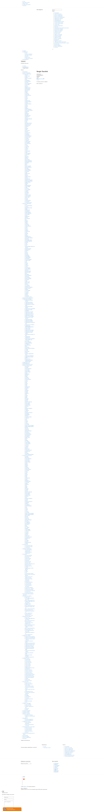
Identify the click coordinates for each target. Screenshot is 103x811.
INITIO (26, 357)
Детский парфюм (57, 45)
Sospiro (26, 352)
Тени (26, 572)
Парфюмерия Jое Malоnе (29, 324)
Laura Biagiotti (27, 151)
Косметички (27, 557)
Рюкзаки (26, 709)
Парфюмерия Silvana (29, 321)
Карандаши (27, 560)
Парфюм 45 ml (27, 603)
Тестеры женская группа (58, 23)
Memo (26, 163)
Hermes (26, 131)
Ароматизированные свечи (59, 21)
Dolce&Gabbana (28, 236)
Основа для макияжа (29, 587)
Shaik (26, 382)
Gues (26, 204)
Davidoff (26, 106)
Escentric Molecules (28, 118)
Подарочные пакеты (58, 40)
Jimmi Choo (27, 139)
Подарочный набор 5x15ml (30, 643)
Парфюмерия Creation (29, 356)
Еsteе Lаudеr (27, 402)
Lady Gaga (27, 146)
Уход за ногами (28, 665)
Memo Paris (27, 351)
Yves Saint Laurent (28, 202)
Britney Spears (27, 88)
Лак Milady (27, 695)
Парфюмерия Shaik (28, 309)
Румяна (26, 571)
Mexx (26, 164)
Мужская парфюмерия (58, 16)
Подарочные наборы (58, 31)
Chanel (26, 98)
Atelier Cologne (27, 371)
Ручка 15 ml (27, 617)
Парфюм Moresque (28, 342)
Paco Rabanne (27, 169)
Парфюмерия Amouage (29, 330)
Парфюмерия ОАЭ (57, 19)
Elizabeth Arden (28, 115)
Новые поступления (57, 13)
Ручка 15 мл (27, 597)
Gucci (26, 127)
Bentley (26, 217)
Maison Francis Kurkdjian (29, 316)
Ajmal (26, 346)
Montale (26, 427)
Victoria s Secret (28, 194)
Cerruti (26, 97)
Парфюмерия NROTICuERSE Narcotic (29, 326)
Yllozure (26, 198)
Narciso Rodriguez (28, 167)
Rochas (26, 177)
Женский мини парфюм (58, 28)
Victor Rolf (27, 295)
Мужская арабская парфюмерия (28, 552)
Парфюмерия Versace (29, 315)
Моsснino (26, 428)
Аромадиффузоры (57, 20)
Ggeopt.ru (25, 786)
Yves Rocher (27, 201)
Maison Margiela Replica (29, 426)
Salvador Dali (27, 178)
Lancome (26, 148)
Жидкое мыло (27, 666)
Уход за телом (27, 660)
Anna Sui (26, 82)
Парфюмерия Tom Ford (29, 313)
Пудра (26, 570)
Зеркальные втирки (28, 700)
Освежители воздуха (58, 35)
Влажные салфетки (28, 669)
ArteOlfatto (27, 310)
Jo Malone (27, 140)
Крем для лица (27, 562)
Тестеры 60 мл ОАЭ (28, 546)
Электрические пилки (29, 698)
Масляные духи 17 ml (29, 609)
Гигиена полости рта (28, 670)
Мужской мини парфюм (58, 29)
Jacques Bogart (28, 257)
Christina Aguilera (28, 101)
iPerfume (26, 415)
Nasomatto (27, 276)
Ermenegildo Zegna (28, 240)
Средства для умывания (29, 677)
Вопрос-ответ (25, 3)
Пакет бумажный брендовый (28, 723)
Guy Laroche (27, 130)
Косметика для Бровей (29, 589)
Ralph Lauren (27, 173)
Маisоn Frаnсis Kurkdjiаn (29, 425)
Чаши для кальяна (28, 729)
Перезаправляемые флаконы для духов (61, 27)
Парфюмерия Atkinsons (29, 355)
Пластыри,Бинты (28, 661)
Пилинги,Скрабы (28, 561)
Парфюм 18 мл (28, 604)
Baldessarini (27, 216)
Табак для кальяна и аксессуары (60, 41)
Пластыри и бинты (28, 672)
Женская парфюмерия (58, 14)
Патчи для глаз (27, 591)
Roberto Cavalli (27, 176)
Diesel (26, 107)
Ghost (26, 122)
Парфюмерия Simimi (29, 302)
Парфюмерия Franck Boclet (30, 308)
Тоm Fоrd (27, 444)
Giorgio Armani (27, 125)
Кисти (26, 702)
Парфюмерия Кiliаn (28, 319)
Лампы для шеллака (28, 683)
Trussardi (26, 190)
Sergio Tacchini (27, 182)
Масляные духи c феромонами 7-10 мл (29, 615)
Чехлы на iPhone (28, 704)
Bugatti (26, 220)
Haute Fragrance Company (29, 348)
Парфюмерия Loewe (29, 312)
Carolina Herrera (28, 95)
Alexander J (27, 366)
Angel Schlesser (28, 81)
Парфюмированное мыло (29, 667)
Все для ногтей (57, 33)
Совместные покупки (26, 4)
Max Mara (27, 162)
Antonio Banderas (28, 83)
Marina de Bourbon (28, 160)
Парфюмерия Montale (29, 331)
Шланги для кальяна (28, 731)
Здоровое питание (57, 37)
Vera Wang (27, 192)
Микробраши (27, 668)
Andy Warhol (27, 80)
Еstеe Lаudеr (27, 75)
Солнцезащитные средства (30, 590)
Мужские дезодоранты (29, 720)
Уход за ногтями (28, 682)
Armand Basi (27, 84)
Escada (26, 117)
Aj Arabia (26, 367)
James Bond (27, 258)
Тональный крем (28, 583)
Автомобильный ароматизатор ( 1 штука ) (61, 42)
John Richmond (28, 143)
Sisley (26, 184)
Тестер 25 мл (27, 547)
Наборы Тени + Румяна (29, 588)
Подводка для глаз (28, 565)
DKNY (26, 397)
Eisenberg (27, 113)
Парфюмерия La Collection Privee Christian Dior (30, 339)
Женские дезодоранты (29, 719)
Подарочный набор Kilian (29, 647)
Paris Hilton (27, 171)
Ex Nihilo (26, 119)
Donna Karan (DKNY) (29, 110)
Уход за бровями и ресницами (28, 586)
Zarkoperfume (27, 451)
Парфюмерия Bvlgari (29, 320)
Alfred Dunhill (27, 209)
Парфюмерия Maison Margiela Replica (29, 361)
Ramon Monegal (28, 341)
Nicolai (26, 452)
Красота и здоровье (57, 38)
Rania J (26, 174)
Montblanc (27, 387)
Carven (26, 380)
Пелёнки (26, 678)
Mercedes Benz (28, 272)
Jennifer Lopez (27, 137)
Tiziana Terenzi (27, 327)
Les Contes (27, 340)
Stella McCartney (28, 185)
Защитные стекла (28, 705)
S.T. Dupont (27, 285)
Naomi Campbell (28, 166)
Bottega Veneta (27, 87)
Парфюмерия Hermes (29, 303)
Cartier (26, 96)
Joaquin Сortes (27, 260)
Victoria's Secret (28, 196)
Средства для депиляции (29, 676)
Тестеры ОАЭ (56, 24)
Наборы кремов (28, 558)
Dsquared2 (27, 111)
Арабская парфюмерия (58, 25)
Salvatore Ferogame (28, 408)
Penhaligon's (27, 344)
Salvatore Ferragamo (28, 179)
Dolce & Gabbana (28, 109)
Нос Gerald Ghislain (28, 205)
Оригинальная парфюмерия (59, 17)
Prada (26, 172)
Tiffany (26, 187)
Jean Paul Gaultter (28, 416)
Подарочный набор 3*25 (29, 645)
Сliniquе (26, 206)
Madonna (26, 157)
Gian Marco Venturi (28, 123)
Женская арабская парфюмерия (28, 550)
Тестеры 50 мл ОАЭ (28, 545)
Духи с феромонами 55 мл (30, 608)
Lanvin (26, 149)
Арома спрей (27, 679)
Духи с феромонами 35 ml (29, 600)
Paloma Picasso (28, 170)
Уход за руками (28, 664)
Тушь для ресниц (28, 584)
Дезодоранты (56, 39)
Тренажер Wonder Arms (29, 675)
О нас (24, 1)
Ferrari (26, 244)
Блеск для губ (27, 559)
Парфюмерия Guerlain (29, 311)
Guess (26, 129)
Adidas (26, 77)
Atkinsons (26, 390)
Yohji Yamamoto (28, 200)
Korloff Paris (27, 347)
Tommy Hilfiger (27, 189)
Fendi (26, 121)
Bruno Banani (27, 89)
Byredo (26, 74)
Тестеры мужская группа (58, 22)
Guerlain (26, 128)
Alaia (26, 79)
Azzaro (26, 85)
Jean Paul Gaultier (28, 136)
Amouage (26, 453)
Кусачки (26, 694)
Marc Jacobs (27, 159)
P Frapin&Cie (27, 432)
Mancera (26, 158)
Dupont (26, 112)
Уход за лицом (27, 663)
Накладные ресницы (28, 581)
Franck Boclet (27, 404)
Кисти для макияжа (28, 555)
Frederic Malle (27, 328)
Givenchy (26, 126)
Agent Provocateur (28, 78)
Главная (24, 50)
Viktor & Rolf (27, 197)
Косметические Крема (29, 592)
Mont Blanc (27, 274)
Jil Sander (27, 138)
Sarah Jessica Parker (28, 181)
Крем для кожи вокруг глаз (29, 563)
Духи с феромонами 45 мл (30, 605)
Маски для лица (28, 564)
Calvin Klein (27, 94)
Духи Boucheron (28, 345)
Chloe (26, 99)
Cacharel (26, 93)
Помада (26, 566)
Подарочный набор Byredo (30, 636)
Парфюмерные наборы (29, 646)
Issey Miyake (27, 134)
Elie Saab (26, 114)
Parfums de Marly (28, 278)
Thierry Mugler (27, 186)
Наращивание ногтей (29, 691)
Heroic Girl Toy (27, 132)
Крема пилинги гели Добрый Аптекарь (28, 577)
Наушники (27, 708)
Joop (26, 261)
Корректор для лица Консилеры (28, 579)
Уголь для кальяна (28, 728)
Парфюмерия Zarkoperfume (27, 337)
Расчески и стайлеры (29, 714)
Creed (26, 104)
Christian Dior (27, 100)
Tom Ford (27, 188)
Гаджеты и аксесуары (58, 34)
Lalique (26, 147)
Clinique (26, 102)
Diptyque (26, 108)
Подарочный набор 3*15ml (30, 644)
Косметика (56, 26)
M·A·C (26, 155)
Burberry (26, 90)
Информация (25, 51)
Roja (26, 439)
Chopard (26, 230)
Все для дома (56, 43)
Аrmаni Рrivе (27, 369)
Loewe (26, 152)
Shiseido (26, 183)
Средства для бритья (29, 673)
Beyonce (26, 86)
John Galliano (27, 142)
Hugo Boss (27, 133)
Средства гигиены (57, 32)
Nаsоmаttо (27, 429)
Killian (26, 384)
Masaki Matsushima (28, 161)
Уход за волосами (28, 662)
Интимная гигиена (28, 680)
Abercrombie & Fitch (28, 207)
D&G (26, 394)
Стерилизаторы (28, 696)
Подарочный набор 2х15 (29, 657)
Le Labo (26, 350)
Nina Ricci (27, 168)
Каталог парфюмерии (58, 46)
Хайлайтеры (27, 580)
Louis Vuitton (27, 154)
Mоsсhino (26, 156)
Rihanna (26, 175)
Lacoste (26, 145)
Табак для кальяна (28, 727)
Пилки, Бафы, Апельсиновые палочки (29, 685)
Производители (25, 59)
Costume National (28, 103)
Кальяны (26, 732)
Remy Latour (27, 282)
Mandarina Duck (28, 271)
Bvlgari (26, 92)
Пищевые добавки (57, 36)
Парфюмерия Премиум (58, 18)
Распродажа (56, 12)
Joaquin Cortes (27, 141)
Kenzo (26, 144)
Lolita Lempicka (28, 153)
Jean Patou (27, 470)
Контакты (24, 5)
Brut (26, 219)
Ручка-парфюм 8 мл (28, 613)
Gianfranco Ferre (28, 124)
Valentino (26, 191)
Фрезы (26, 699)
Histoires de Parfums (28, 412)
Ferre (26, 245)
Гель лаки (27, 697)
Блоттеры (56, 47)
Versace (26, 193)
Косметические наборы (29, 573)
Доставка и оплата (26, 2)
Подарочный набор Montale (30, 637)
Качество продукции (28, 54)
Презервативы (27, 659)
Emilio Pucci (27, 116)
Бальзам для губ (28, 556)
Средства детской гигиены (29, 674)
